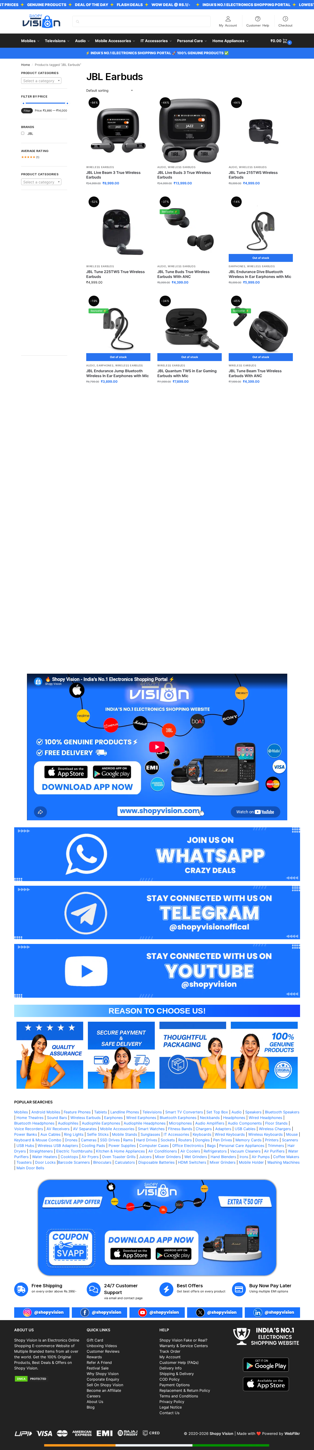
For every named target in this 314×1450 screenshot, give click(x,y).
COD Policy (169, 1379)
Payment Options (174, 1384)
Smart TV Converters (184, 1112)
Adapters (223, 1128)
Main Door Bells (31, 1168)
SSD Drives (110, 1140)
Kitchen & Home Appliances (120, 1151)
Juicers (145, 1156)
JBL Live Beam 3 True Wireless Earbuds (113, 175)
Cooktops (69, 1156)
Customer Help (257, 25)
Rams (128, 1140)
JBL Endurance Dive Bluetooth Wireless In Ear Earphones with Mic (260, 274)
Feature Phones (77, 1112)
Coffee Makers (286, 1156)
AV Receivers (57, 1128)
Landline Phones (124, 1112)
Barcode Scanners (74, 1162)
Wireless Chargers (275, 1128)
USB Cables (245, 1128)
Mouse (292, 1134)
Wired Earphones (141, 1117)
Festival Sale (98, 1368)
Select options (118, 193)
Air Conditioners (162, 1151)
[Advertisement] (44, 275)
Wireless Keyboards (265, 1134)
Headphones (234, 1117)
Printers (271, 1140)
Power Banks (25, 1134)
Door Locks (45, 1162)
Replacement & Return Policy (184, 1390)
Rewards (94, 1357)
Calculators (125, 1162)
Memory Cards (248, 1140)
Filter (27, 110)
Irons (244, 1156)
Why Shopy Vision (103, 1373)
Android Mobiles (45, 1112)
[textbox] (41, 81)
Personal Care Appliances (241, 1145)
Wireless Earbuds (100, 167)
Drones (71, 1140)
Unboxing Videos (102, 1345)
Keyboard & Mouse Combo (37, 1140)
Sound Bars (57, 1117)
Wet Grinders (195, 1156)
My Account (228, 25)
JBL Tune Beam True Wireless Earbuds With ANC (255, 373)
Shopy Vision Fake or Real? (183, 1340)
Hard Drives (146, 1140)
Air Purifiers (274, 1151)
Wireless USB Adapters (58, 1145)
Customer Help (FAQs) (179, 1362)
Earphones (237, 266)
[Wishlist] (143, 105)
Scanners (290, 1140)
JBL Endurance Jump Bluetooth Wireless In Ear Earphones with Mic (117, 373)
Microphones (180, 1123)
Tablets (100, 1112)
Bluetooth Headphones (34, 1123)
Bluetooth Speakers (282, 1112)
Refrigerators (215, 1151)
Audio (161, 167)
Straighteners (41, 1151)
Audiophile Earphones (101, 1123)
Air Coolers (190, 1151)
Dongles (202, 1140)
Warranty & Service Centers (183, 1345)
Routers (185, 1140)
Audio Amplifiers (209, 1123)
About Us (95, 1401)
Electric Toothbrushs (74, 1151)
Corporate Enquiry (103, 1379)
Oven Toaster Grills (119, 1156)
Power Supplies (122, 1145)
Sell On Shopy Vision (105, 1384)
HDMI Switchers (192, 1162)
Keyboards (202, 1134)
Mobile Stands (124, 1134)
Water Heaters (44, 1156)
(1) (30, 157)
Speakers (253, 1112)
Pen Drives (222, 1140)
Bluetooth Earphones (178, 1117)
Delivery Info (170, 1368)
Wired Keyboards (230, 1134)
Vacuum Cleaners (245, 1151)
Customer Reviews (103, 1351)
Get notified (260, 292)
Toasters (24, 1162)
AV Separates (85, 1128)
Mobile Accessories (117, 1128)
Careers (93, 1396)
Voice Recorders (28, 1128)
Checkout (285, 25)
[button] (282, 41)
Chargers (204, 1128)
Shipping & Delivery (176, 1373)
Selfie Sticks (98, 1134)
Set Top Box (217, 1112)
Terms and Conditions (178, 1396)
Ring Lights (73, 1134)
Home (25, 65)
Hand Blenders (223, 1156)
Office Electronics (188, 1145)
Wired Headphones (265, 1117)
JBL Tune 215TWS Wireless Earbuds (253, 175)
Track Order (169, 1351)
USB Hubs (25, 1145)
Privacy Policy (171, 1401)
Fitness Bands (180, 1128)
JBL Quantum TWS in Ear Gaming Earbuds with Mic (187, 373)
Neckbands (210, 1117)
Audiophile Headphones (144, 1123)
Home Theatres (30, 1117)
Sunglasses (150, 1134)
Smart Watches (151, 1128)
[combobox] (41, 80)
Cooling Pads (93, 1145)
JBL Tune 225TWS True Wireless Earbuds (115, 274)
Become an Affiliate (104, 1390)
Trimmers (276, 1145)
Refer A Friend (99, 1362)
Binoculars (102, 1162)
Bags (211, 1145)
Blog (91, 1407)
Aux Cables (50, 1134)
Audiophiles (68, 1123)
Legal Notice (170, 1407)
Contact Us (169, 1412)
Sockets (168, 1140)
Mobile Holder (251, 1162)
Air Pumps (261, 1156)
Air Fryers (90, 1156)
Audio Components (245, 1123)
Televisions (152, 1112)
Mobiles (21, 1112)
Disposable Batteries (156, 1162)
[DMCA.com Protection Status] (48, 1378)
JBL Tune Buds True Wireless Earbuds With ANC (183, 274)
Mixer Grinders (168, 1156)
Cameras (88, 1140)
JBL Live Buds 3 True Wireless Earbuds (184, 175)
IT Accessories (176, 1134)
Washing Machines (283, 1162)
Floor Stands (276, 1123)
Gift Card (95, 1340)
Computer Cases (154, 1145)
